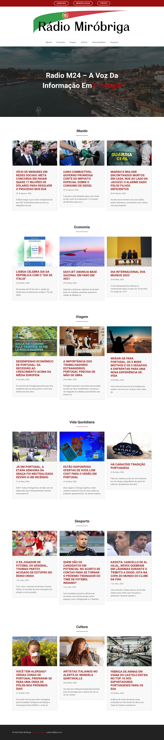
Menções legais (83, 3)
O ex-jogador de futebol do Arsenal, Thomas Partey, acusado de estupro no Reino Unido (34, 569)
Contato (103, 3)
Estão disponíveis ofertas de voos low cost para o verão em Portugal (80, 472)
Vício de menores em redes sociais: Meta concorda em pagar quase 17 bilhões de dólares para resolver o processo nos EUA (34, 180)
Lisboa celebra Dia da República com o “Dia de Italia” (34, 275)
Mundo (49, 42)
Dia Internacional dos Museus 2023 (128, 273)
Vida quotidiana (99, 42)
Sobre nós (61, 3)
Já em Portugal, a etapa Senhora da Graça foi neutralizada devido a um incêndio (34, 472)
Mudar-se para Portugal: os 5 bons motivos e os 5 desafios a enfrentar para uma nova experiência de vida (129, 367)
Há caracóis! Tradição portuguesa (128, 466)
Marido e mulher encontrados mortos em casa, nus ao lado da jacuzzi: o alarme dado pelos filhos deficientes (129, 180)
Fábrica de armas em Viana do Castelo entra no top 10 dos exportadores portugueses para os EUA (129, 680)
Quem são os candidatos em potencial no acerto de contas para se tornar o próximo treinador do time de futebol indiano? (81, 572)
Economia (61, 42)
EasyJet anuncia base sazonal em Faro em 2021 (80, 275)
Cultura (84, 42)
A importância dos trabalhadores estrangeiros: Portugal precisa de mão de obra (79, 368)
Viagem (73, 42)
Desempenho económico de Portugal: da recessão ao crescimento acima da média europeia (34, 368)
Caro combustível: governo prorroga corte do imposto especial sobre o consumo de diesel (78, 178)
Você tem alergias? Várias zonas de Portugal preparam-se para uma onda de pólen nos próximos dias (34, 680)
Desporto (114, 42)
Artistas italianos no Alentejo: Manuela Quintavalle (80, 675)
